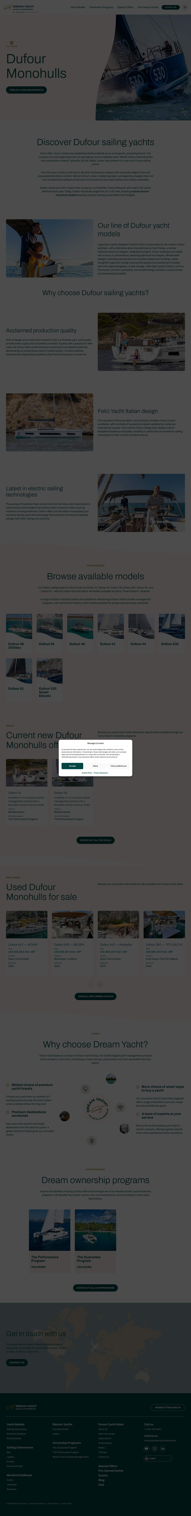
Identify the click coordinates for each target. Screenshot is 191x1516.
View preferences (118, 766)
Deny (95, 766)
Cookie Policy (87, 773)
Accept (72, 766)
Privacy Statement (101, 773)
